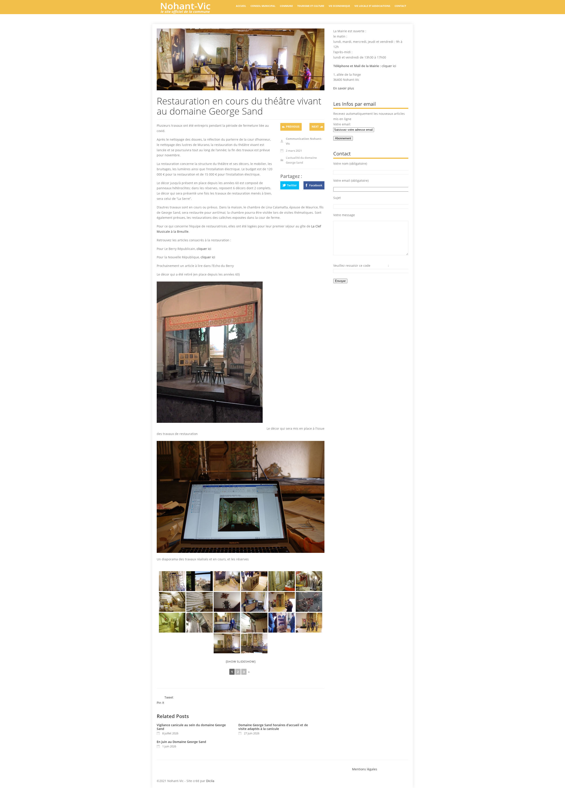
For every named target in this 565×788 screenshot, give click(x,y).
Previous (292, 126)
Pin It (160, 703)
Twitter (292, 185)
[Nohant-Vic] (190, 12)
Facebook (315, 185)
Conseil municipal (262, 6)
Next (315, 126)
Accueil (241, 6)
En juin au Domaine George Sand (181, 742)
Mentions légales (364, 769)
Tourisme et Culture (310, 6)
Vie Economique (339, 6)
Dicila (210, 781)
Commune (286, 6)
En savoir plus (343, 88)
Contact (400, 6)
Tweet (168, 697)
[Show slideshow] (241, 661)
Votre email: (342, 124)
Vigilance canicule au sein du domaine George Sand (191, 727)
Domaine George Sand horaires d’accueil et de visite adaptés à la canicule (273, 727)
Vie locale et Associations (372, 6)
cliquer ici (204, 249)
